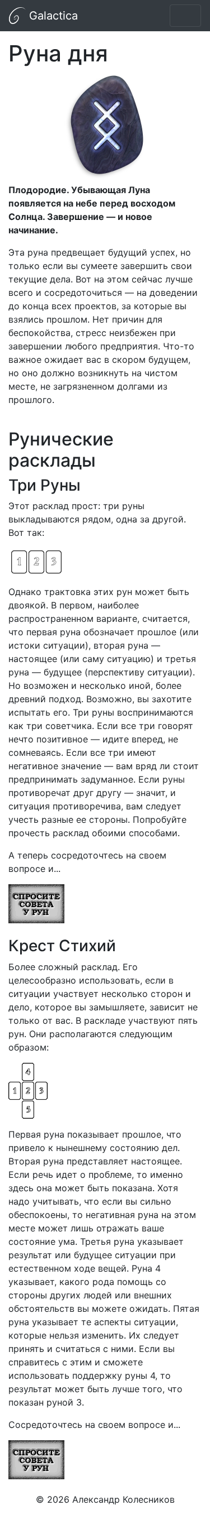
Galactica (52, 15)
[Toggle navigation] (185, 15)
